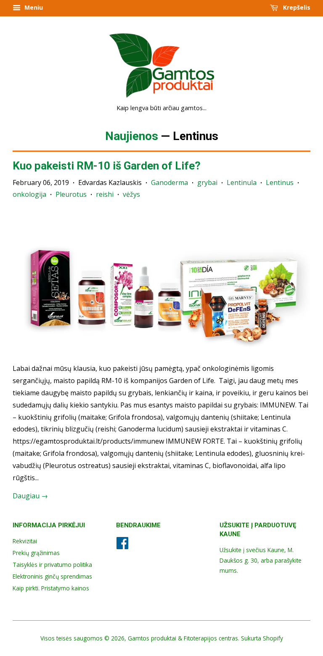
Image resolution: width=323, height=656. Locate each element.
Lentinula (242, 182)
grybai (207, 182)
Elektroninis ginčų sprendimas (52, 576)
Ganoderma (169, 182)
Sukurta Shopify (262, 638)
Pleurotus (71, 194)
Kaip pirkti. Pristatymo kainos (51, 588)
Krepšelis (295, 7)
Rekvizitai (25, 541)
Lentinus (280, 182)
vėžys (131, 194)
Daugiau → (30, 495)
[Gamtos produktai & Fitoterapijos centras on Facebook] (122, 546)
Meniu (33, 7)
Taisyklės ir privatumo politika (52, 565)
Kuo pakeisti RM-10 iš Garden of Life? (107, 165)
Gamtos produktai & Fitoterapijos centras (183, 638)
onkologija (29, 194)
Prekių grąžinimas (36, 553)
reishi (105, 194)
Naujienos (131, 136)
